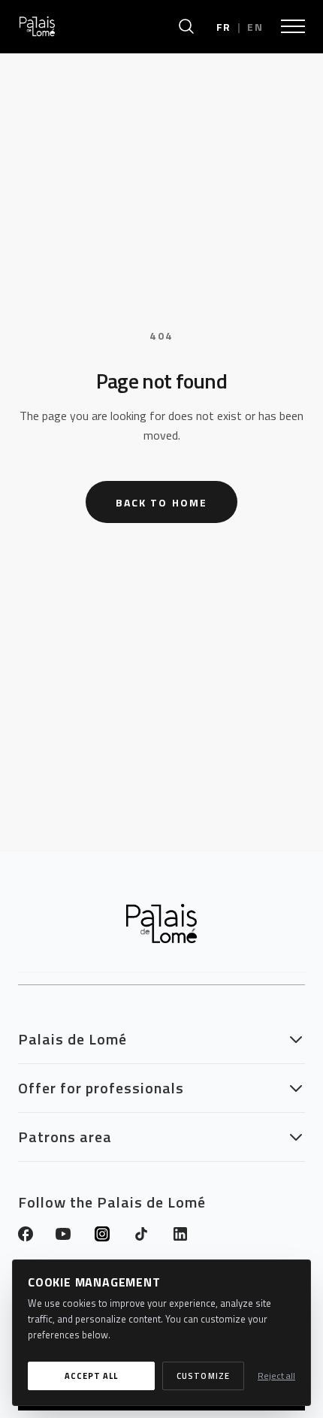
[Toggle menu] (293, 26)
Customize (203, 1376)
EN (255, 27)
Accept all (92, 1376)
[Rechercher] (186, 26)
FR (223, 27)
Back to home (161, 502)
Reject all (276, 1376)
